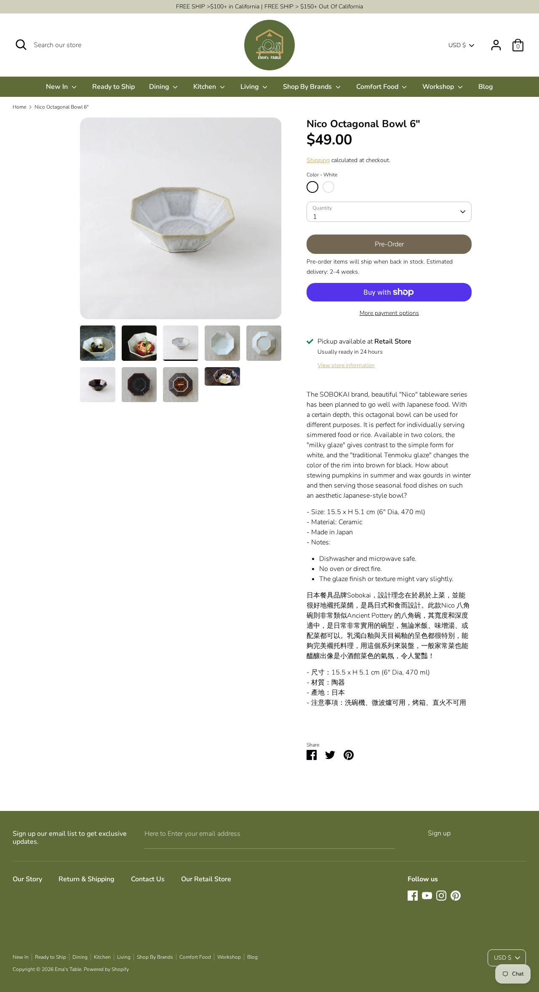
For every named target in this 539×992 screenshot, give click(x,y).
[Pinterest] (456, 896)
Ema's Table (68, 969)
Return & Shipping (87, 879)
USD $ (457, 45)
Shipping (318, 160)
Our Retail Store (206, 879)
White (312, 187)
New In (57, 86)
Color (322, 174)
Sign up (439, 833)
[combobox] (389, 212)
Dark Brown (328, 187)
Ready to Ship (113, 86)
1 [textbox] (315, 216)
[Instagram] (441, 896)
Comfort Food (378, 86)
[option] (181, 221)
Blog (485, 86)
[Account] (496, 41)
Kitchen (205, 86)
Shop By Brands (308, 86)
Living (250, 86)
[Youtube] (427, 896)
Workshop (439, 86)
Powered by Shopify (106, 969)
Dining (160, 86)
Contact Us (148, 879)
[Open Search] (21, 44)
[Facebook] (413, 896)
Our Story (27, 879)
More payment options (389, 313)
